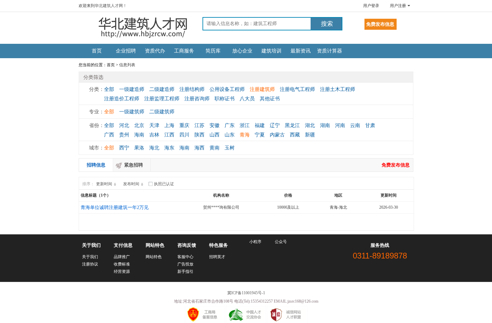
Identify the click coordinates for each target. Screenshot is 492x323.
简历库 (213, 50)
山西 (215, 134)
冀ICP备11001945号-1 (246, 293)
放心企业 (242, 50)
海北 (154, 147)
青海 (245, 134)
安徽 (215, 125)
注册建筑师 (262, 89)
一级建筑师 (131, 111)
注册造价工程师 (121, 98)
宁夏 (260, 134)
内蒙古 (277, 134)
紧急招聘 (133, 165)
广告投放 (185, 264)
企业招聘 (126, 50)
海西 (199, 147)
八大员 (247, 98)
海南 (139, 134)
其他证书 (270, 98)
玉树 (230, 147)
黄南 (215, 147)
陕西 (199, 134)
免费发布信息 (396, 165)
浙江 (245, 125)
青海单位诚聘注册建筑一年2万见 (115, 207)
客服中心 (185, 256)
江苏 (199, 125)
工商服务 (184, 50)
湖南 (325, 125)
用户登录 (371, 5)
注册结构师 (191, 89)
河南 (340, 125)
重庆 (184, 125)
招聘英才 (217, 256)
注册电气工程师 (297, 89)
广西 (109, 134)
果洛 (139, 147)
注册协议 (90, 264)
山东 (230, 134)
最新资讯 (301, 50)
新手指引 (185, 271)
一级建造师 (131, 89)
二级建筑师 (161, 111)
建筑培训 (271, 50)
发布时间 (131, 184)
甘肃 (370, 125)
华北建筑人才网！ (111, 5)
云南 (355, 125)
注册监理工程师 (161, 98)
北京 (139, 125)
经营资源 (122, 271)
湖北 (310, 125)
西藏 (295, 134)
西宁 (124, 147)
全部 (109, 89)
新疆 (310, 134)
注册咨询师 (197, 98)
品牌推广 (122, 256)
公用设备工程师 (227, 89)
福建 (260, 125)
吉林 (154, 134)
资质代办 (155, 50)
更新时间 (104, 184)
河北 (124, 125)
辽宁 (275, 125)
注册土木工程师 (337, 89)
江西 (169, 134)
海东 (169, 147)
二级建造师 (161, 89)
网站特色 (154, 256)
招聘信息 (96, 165)
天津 (154, 125)
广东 (230, 125)
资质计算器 (329, 50)
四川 (184, 134)
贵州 (124, 134)
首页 (97, 50)
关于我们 (90, 256)
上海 (169, 125)
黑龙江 (292, 125)
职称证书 (225, 98)
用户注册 (398, 5)
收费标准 (122, 264)
